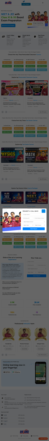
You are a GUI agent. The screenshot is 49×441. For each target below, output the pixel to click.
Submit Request (33, 228)
